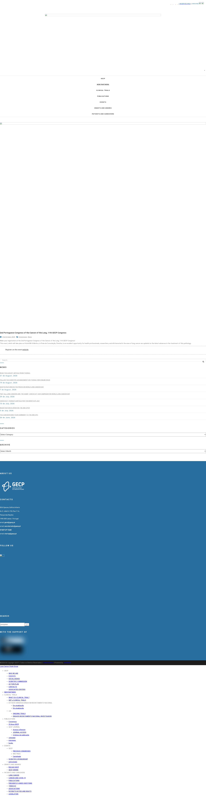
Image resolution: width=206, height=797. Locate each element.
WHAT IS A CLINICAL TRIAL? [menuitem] (19, 697)
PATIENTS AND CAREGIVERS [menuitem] (14, 773)
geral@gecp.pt (9, 522)
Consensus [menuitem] (13, 722)
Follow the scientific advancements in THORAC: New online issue (25, 380)
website (25, 350)
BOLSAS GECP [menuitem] (14, 767)
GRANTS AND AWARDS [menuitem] (12, 764)
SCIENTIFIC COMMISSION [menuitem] (18, 681)
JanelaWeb (67, 663)
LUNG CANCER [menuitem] (14, 775)
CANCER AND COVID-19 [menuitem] (17, 778)
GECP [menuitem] (6, 671)
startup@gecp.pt (10, 534)
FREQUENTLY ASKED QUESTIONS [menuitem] (20, 783)
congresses (23, 337)
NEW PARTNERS (103, 84)
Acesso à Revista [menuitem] (19, 730)
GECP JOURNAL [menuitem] (14, 727)
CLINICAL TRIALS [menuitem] (10, 695)
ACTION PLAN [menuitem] (14, 684)
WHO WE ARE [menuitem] (13, 673)
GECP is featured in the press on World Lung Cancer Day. (22, 387)
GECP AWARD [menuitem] (13, 770)
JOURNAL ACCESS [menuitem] (19, 732)
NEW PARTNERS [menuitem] (10, 692)
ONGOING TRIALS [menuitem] (19, 714)
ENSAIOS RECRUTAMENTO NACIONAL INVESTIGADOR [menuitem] (32, 716)
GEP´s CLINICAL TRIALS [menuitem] (17, 700)
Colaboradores (48, 663)
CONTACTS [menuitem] (13, 687)
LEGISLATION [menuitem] (13, 794)
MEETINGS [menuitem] (16, 754)
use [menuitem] (10, 711)
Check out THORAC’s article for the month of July (20, 401)
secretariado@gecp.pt (12, 526)
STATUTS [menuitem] (12, 676)
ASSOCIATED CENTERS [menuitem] (17, 689)
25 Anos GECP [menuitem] (14, 724)
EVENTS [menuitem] (7, 746)
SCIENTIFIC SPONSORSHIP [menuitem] (18, 759)
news (30, 337)
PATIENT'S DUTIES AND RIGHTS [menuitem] (20, 791)
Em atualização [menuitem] (18, 706)
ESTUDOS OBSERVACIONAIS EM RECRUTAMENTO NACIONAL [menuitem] (30, 703)
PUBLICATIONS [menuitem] (9, 719)
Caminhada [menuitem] (17, 756)
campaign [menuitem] (12, 738)
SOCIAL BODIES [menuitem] (14, 679)
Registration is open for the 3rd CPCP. (15, 408)
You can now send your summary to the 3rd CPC (19, 415)
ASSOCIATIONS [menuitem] (14, 789)
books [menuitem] (11, 743)
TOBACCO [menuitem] (12, 786)
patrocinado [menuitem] (13, 762)
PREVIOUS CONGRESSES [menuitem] (21, 751)
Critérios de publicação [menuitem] (21, 735)
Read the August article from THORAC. (15, 373)
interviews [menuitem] (12, 740)
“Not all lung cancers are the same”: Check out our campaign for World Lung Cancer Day (35, 394)
